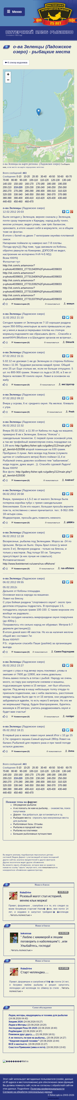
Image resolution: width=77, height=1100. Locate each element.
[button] (38, 112)
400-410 (29, 198)
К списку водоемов (17, 62)
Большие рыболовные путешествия (32, 834)
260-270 (7, 191)
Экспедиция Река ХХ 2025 (23, 1028)
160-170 (29, 183)
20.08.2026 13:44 (49, 1041)
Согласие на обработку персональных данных (27, 1092)
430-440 (62, 198)
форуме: (32, 802)
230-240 (40, 187)
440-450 (7, 201)
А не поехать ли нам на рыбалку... (31, 808)
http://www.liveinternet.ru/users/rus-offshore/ (29, 563)
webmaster (53, 1098)
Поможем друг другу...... (22, 1034)
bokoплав (26, 933)
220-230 (29, 187)
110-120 (44, 180)
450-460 (18, 201)
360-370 (51, 194)
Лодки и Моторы (18, 1025)
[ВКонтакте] (64, 210)
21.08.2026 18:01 (45, 1034)
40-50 (52, 176)
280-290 (29, 191)
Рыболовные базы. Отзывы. (28, 824)
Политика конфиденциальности (47, 1088)
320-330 (7, 194)
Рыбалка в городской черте (27, 827)
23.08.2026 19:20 (37, 1025)
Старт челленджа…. (34, 972)
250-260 (62, 187)
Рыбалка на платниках (25, 830)
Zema (71, 751)
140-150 (7, 183)
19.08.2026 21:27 (38, 1044)
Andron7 (69, 480)
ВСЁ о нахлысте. (18, 1044)
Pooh (71, 411)
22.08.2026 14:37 (32, 1031)
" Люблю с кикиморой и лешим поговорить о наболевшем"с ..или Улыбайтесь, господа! (44, 941)
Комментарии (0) (22, 304)
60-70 (69, 176)
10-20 (27, 176)
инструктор (68, 384)
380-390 (7, 198)
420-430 (51, 198)
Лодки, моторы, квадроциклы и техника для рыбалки (38, 1015)
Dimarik (70, 342)
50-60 (60, 176)
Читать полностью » (21, 915)
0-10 (19, 176)
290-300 (40, 191)
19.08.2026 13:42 (56, 1047)
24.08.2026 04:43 (18, 1018)
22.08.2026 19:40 (47, 1028)
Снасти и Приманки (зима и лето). (27, 1047)
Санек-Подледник (64, 651)
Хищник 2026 (16, 1021)
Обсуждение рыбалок (24, 805)
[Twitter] (68, 210)
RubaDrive (25, 892)
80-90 (14, 180)
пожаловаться (53, 304)
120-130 (55, 180)
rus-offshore (67, 568)
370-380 (62, 194)
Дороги (17, 814)
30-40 (44, 176)
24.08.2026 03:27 (33, 1021)
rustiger (70, 716)
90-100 (23, 180)
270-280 (18, 191)
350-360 (40, 194)
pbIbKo (70, 522)
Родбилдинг (15, 1031)
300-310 (51, 191)
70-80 (6, 180)
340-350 (29, 194)
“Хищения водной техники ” (24, 1041)
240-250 (51, 187)
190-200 (62, 183)
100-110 (33, 180)
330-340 (18, 194)
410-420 (40, 198)
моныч (70, 303)
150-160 (18, 183)
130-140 (66, 180)
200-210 (7, 187)
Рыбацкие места (22, 817)
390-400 (18, 198)
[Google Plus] (72, 210)
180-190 (51, 183)
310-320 (62, 191)
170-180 (40, 183)
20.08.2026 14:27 (56, 1037)
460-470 (29, 201)
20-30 (35, 176)
